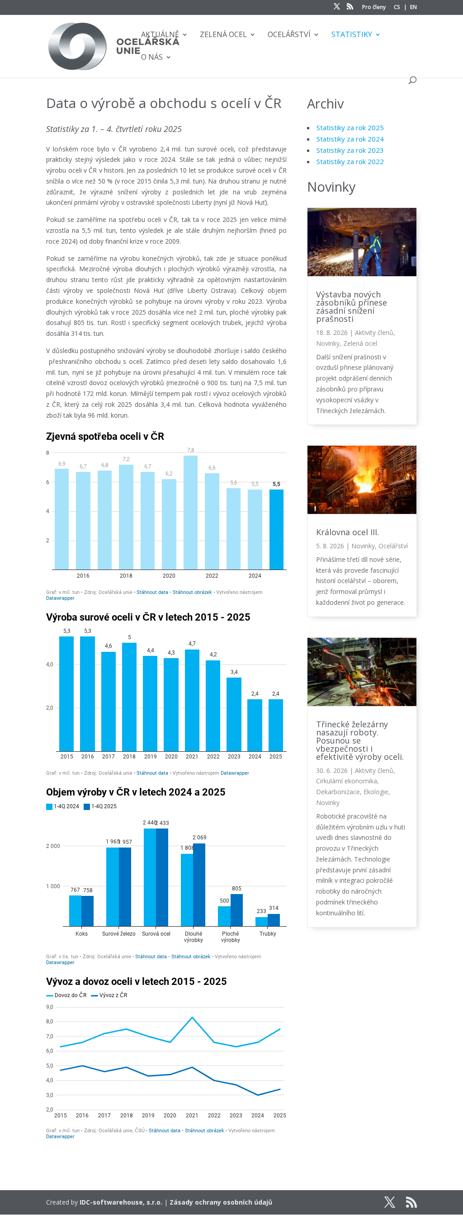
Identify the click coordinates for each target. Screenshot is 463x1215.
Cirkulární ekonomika (346, 781)
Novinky (328, 343)
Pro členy (374, 8)
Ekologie (376, 791)
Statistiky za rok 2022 (350, 161)
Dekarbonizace (338, 791)
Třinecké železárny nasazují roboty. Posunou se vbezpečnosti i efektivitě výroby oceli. (360, 740)
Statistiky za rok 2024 (350, 138)
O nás (152, 58)
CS (397, 8)
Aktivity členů (374, 332)
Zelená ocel (223, 35)
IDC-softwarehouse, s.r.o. (121, 1202)
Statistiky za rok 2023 (350, 150)
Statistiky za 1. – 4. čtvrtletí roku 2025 (114, 128)
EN (413, 8)
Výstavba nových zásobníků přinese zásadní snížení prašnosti (351, 306)
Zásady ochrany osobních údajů (221, 1202)
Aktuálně (160, 35)
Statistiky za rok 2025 (350, 127)
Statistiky (351, 35)
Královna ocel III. (347, 532)
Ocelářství (289, 35)
